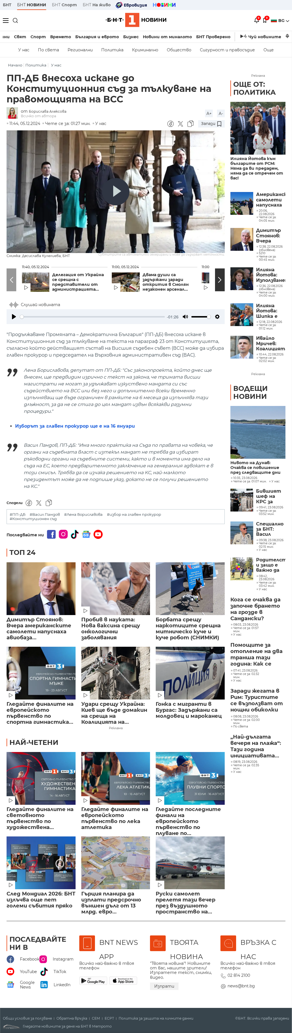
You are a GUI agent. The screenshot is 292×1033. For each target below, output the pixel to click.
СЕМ (96, 1018)
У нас (23, 49)
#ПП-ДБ (17, 514)
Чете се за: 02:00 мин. (246, 721)
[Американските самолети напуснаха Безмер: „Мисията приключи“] (241, 203)
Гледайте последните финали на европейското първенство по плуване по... (188, 818)
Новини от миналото (167, 36)
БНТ (7, 4)
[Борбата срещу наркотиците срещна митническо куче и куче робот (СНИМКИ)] (190, 588)
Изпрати (164, 986)
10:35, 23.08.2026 (245, 478)
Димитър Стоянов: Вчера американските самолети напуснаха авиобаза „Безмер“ (270, 236)
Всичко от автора (38, 116)
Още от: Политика (254, 88)
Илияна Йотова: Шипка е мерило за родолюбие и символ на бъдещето (270, 311)
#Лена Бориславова (83, 514)
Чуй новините (264, 36)
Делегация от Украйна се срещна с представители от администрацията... (78, 282)
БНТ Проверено (213, 36)
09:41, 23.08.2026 (271, 507)
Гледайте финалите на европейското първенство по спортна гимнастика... (40, 713)
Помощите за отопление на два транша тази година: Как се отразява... (256, 655)
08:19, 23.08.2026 (245, 762)
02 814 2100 (239, 975)
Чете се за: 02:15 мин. (267, 545)
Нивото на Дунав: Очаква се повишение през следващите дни (255, 467)
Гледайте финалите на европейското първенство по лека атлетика (114, 818)
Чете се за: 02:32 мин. (246, 675)
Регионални (80, 49)
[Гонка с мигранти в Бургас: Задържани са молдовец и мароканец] (190, 673)
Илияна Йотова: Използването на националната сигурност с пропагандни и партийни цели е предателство (270, 275)
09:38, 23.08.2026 (271, 540)
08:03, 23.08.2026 (245, 624)
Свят (20, 36)
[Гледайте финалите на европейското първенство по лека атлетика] (115, 778)
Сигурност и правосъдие (227, 49)
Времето (60, 36)
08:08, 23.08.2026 (245, 716)
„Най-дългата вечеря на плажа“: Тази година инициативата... (255, 746)
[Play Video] (115, 191)
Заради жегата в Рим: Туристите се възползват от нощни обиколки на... (256, 700)
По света (48, 49)
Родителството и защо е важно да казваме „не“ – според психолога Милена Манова (270, 565)
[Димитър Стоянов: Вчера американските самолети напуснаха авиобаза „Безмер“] (41, 588)
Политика (112, 49)
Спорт (38, 36)
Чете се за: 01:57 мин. (246, 629)
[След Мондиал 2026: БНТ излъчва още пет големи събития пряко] (41, 862)
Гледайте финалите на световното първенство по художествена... (40, 818)
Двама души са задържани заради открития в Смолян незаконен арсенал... (166, 282)
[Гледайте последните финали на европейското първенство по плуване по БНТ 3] (190, 778)
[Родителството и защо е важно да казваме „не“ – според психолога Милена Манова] (241, 568)
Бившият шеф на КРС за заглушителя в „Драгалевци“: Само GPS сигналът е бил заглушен (270, 496)
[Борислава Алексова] (14, 113)
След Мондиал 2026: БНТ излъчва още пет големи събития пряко (41, 900)
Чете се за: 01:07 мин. (250, 481)
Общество (179, 49)
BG (282, 20)
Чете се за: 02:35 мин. (246, 767)
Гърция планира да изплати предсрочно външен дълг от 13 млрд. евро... (111, 903)
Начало (15, 65)
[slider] (92, 317)
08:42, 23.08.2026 (266, 578)
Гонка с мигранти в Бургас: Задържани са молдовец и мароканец (189, 710)
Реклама (116, 728)
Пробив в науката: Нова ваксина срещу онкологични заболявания (110, 629)
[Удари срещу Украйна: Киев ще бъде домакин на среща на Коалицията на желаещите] (115, 673)
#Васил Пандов (45, 514)
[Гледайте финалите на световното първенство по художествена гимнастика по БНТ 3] (41, 778)
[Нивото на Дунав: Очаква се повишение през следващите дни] (257, 432)
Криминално (145, 49)
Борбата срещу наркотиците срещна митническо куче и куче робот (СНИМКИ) (188, 629)
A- (221, 113)
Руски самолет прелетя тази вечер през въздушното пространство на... (185, 903)
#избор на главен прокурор (134, 514)
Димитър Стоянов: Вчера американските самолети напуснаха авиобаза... (39, 629)
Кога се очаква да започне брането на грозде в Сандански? (255, 609)
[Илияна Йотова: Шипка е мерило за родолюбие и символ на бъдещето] (241, 314)
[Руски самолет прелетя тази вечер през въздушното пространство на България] (190, 862)
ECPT (109, 1018)
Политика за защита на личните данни (156, 1018)
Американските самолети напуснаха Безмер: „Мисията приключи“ (270, 200)
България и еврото (97, 36)
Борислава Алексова (47, 111)
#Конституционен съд (33, 519)
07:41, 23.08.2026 (245, 670)
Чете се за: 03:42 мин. (267, 584)
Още (268, 49)
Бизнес (131, 36)
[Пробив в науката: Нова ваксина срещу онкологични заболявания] (115, 588)
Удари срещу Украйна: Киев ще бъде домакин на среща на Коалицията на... (114, 713)
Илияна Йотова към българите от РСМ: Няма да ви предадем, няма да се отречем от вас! (256, 168)
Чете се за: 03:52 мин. (267, 512)
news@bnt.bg (241, 986)
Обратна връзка (71, 1018)
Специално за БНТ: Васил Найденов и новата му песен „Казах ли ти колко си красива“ (270, 529)
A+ (209, 113)
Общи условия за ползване (27, 1018)
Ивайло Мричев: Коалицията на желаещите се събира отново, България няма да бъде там (270, 343)
